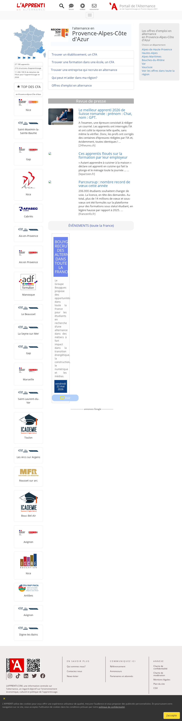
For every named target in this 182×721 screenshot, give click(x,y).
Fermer (4, 698)
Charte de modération (159, 674)
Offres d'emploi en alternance (71, 85)
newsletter (94, 9)
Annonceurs (116, 671)
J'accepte (172, 715)
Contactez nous (74, 671)
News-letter (72, 676)
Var (144, 63)
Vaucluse (147, 67)
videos (82, 9)
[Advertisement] (92, 440)
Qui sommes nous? (76, 666)
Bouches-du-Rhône (153, 60)
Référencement (117, 666)
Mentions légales (161, 679)
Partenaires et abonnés (121, 676)
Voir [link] (68, 398)
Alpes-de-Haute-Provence (157, 49)
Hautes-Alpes (150, 53)
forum (71, 9)
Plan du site (159, 683)
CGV (155, 688)
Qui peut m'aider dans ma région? (74, 78)
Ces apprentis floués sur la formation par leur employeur (103, 155)
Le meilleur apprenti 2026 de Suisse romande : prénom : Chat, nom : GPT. (105, 114)
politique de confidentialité (112, 706)
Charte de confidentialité (160, 667)
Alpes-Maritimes (151, 56)
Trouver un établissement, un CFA (74, 54)
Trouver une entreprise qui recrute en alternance (84, 70)
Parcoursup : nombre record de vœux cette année (104, 184)
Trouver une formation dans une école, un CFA (82, 62)
